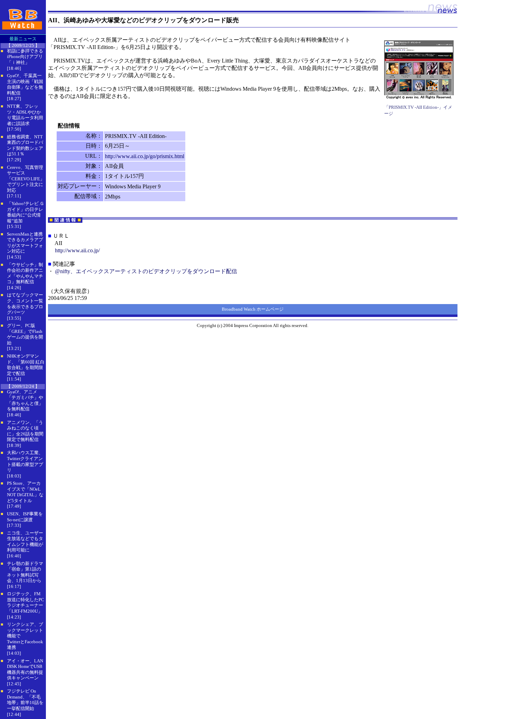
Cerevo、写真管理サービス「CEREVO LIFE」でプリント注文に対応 (25, 179)
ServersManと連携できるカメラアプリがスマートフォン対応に (25, 242)
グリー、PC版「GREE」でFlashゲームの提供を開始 (25, 334)
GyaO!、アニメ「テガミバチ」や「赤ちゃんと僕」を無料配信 (25, 400)
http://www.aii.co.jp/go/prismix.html (144, 156)
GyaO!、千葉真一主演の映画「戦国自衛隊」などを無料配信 (25, 84)
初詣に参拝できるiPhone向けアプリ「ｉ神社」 (25, 56)
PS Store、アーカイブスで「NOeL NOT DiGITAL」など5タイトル (25, 492)
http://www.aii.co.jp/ (77, 250)
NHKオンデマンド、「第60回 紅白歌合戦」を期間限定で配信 (25, 364)
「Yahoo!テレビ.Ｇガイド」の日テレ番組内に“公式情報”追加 (25, 212)
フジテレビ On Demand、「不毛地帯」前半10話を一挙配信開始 (25, 699)
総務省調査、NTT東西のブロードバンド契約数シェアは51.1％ (25, 145)
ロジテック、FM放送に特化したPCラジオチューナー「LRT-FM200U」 (25, 602)
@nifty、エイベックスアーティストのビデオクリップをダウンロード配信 (146, 271)
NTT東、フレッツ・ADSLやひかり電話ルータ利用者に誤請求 (25, 115)
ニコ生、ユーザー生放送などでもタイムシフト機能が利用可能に (25, 541)
